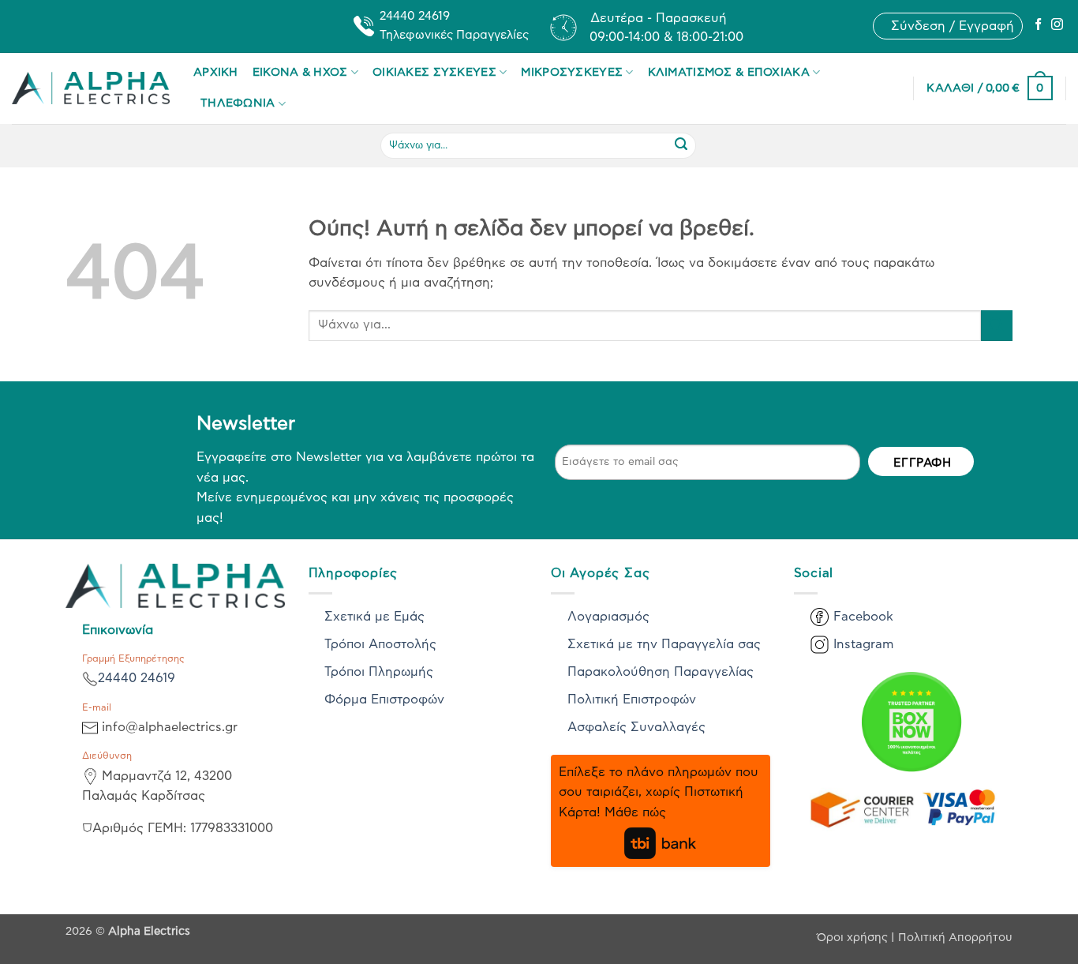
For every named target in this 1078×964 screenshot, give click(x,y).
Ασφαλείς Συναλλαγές (636, 727)
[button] (952, 26)
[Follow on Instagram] (1057, 26)
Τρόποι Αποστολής (380, 644)
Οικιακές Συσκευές (434, 72)
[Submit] (681, 145)
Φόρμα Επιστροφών (384, 699)
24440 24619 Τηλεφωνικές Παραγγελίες (454, 25)
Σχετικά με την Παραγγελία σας (664, 644)
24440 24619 (136, 678)
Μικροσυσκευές (572, 72)
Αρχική (215, 72)
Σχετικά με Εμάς (374, 616)
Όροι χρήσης (854, 937)
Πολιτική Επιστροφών (631, 699)
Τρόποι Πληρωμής (378, 672)
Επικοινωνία (117, 630)
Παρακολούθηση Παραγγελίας (660, 672)
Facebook (863, 616)
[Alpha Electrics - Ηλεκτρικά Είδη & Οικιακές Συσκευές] (91, 88)
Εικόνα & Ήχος (300, 72)
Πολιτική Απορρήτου (955, 937)
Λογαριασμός (608, 616)
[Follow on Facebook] (1038, 26)
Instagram (863, 644)
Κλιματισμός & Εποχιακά (729, 72)
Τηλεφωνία (237, 103)
